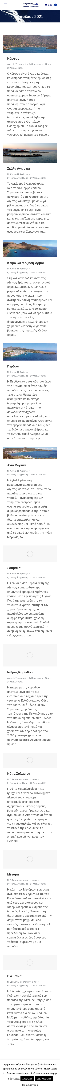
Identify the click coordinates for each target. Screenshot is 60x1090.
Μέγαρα (13, 874)
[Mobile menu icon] (5, 5)
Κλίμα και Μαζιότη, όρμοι (25, 263)
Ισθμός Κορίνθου (20, 672)
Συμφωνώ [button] (27, 1079)
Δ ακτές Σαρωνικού (16, 64)
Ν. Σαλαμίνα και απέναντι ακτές (22, 779)
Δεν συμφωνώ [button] (44, 1079)
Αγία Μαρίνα (16, 465)
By (39, 64)
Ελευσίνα (14, 976)
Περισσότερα (30, 1085)
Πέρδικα (13, 366)
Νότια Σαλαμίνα (18, 773)
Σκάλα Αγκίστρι (18, 168)
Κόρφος (13, 58)
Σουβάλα (13, 568)
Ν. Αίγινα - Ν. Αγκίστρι (17, 174)
